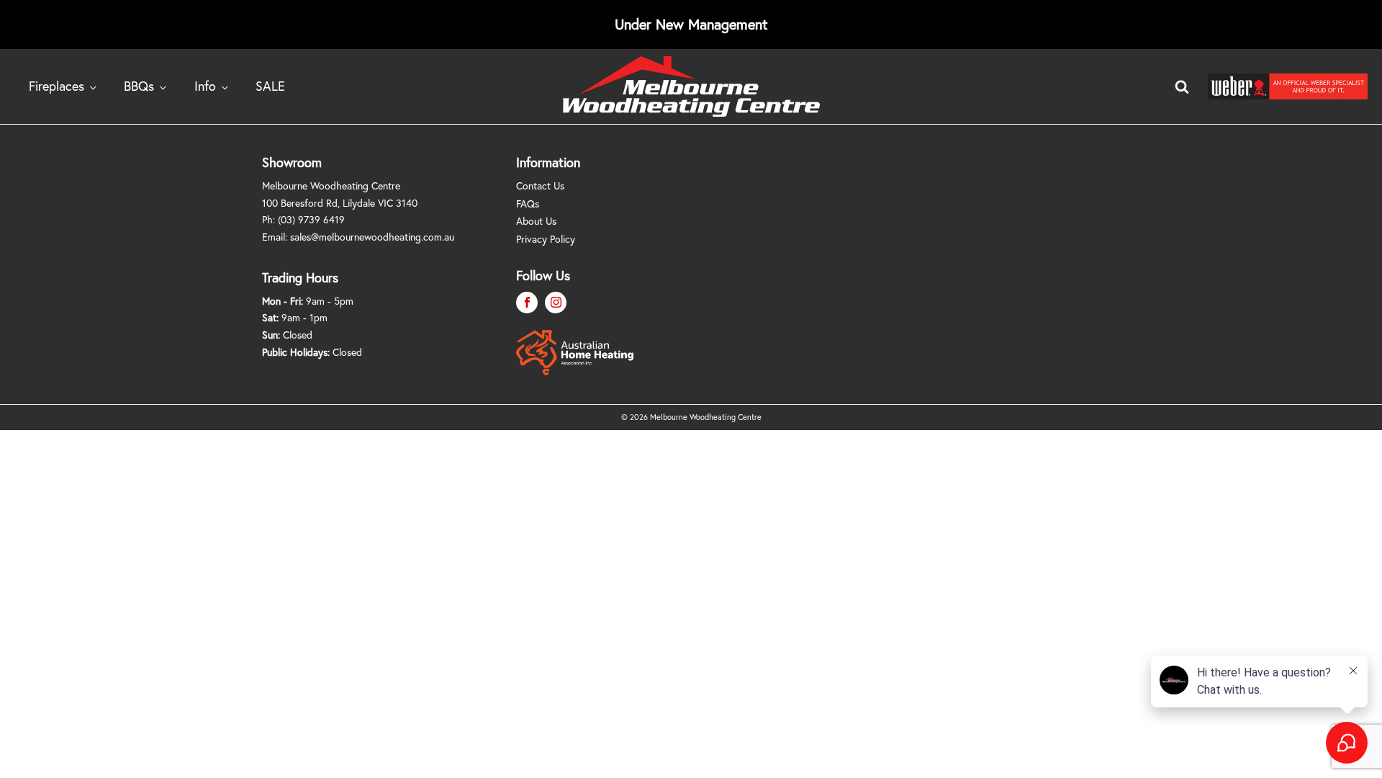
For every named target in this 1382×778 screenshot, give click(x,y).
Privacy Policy (545, 239)
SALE (270, 85)
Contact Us (540, 185)
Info (205, 85)
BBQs (139, 85)
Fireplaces (56, 85)
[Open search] (1181, 86)
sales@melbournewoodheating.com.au (372, 236)
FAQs (527, 203)
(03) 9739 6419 (311, 219)
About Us (536, 221)
